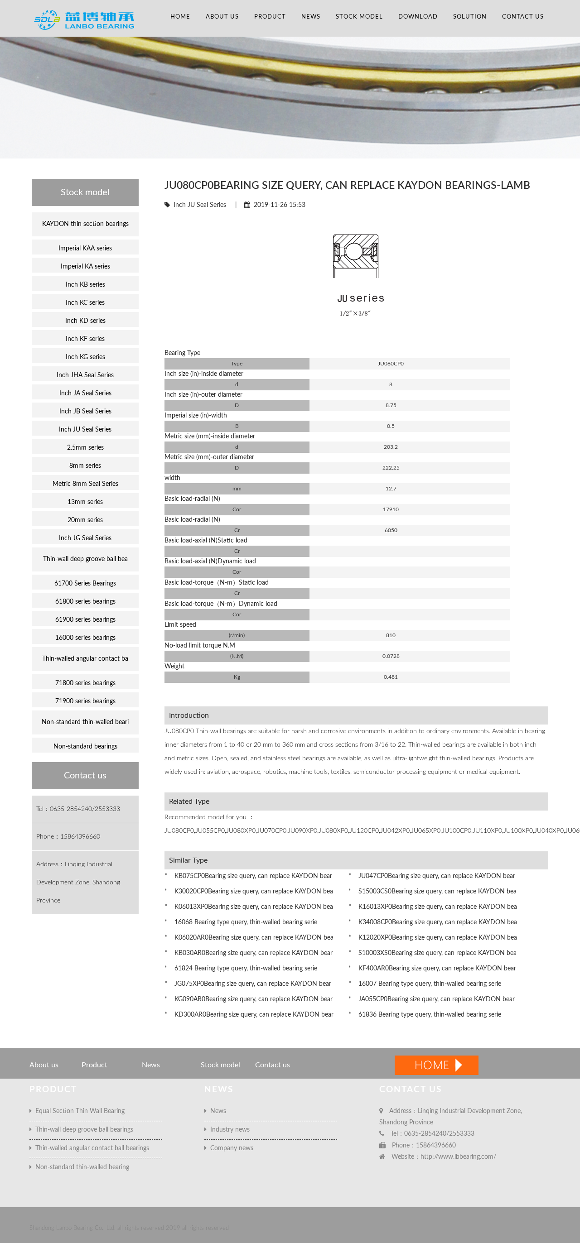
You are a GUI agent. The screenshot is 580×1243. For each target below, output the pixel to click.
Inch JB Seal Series (85, 411)
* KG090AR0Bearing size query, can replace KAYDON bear (248, 999)
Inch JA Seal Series (85, 393)
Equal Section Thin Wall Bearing (78, 1111)
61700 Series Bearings (85, 584)
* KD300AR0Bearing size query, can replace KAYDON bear (249, 1015)
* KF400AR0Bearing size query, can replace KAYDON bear (432, 968)
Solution (470, 17)
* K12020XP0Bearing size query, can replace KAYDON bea (432, 938)
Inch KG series (85, 357)
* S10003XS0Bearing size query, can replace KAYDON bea (432, 953)
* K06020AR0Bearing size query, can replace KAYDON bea (249, 938)
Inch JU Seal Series (200, 205)
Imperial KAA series (85, 248)
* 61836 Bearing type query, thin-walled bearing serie (424, 1015)
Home (180, 17)
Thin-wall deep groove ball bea (85, 559)
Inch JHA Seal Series (85, 375)
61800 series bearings (85, 602)
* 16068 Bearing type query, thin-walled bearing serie (240, 922)
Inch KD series (85, 321)
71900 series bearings (85, 701)
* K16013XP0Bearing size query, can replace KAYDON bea (432, 907)
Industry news (228, 1130)
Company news (230, 1148)
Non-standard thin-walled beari (85, 722)
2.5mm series (85, 448)
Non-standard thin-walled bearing (80, 1167)
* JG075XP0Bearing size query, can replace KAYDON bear (247, 984)
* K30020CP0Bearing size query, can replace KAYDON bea (248, 891)
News (310, 17)
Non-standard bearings (85, 747)
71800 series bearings (85, 683)
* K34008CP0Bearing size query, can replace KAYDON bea (432, 922)
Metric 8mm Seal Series (85, 484)
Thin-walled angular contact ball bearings (90, 1148)
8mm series (85, 466)
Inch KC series (85, 303)
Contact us (523, 17)
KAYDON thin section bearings (85, 224)
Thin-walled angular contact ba (85, 659)
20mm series (85, 520)
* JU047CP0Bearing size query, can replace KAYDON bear (431, 876)
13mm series (85, 502)
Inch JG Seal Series (85, 538)
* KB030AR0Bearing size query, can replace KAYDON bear (248, 953)
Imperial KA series (85, 267)
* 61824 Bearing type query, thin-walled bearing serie (240, 968)
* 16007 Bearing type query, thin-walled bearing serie (424, 984)
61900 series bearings (85, 620)
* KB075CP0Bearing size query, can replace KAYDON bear (248, 876)
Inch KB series (85, 285)
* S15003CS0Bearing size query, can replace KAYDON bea (432, 891)
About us (222, 17)
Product (270, 17)
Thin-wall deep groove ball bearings (82, 1130)
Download (418, 17)
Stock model (359, 17)
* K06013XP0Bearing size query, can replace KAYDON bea (248, 907)
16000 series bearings (85, 638)
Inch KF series (85, 339)
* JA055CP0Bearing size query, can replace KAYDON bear (431, 999)
